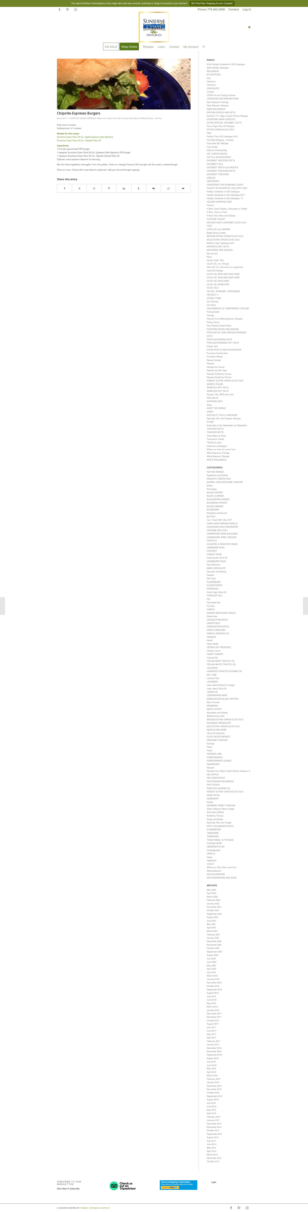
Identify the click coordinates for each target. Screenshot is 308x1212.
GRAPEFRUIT (213, 623)
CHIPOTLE (74, 118)
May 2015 (211, 1109)
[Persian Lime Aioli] (2, 606)
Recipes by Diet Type (217, 370)
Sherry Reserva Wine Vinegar (220, 808)
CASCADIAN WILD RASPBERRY (222, 526)
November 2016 (214, 1051)
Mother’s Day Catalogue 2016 (220, 242)
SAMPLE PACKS (215, 384)
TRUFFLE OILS (214, 442)
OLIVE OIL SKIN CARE (218, 280)
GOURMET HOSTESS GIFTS (221, 160)
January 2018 (213, 1010)
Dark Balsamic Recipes (218, 105)
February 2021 (213, 934)
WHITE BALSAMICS (216, 459)
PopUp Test (212, 346)
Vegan (210, 857)
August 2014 (212, 1137)
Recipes (150, 118)
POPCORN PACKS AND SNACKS (223, 329)
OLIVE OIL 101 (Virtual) (218, 263)
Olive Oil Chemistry (216, 733)
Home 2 (210, 205)
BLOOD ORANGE (215, 506)
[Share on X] (79, 188)
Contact (233, 9)
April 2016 (211, 1071)
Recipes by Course (215, 366)
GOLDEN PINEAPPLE (217, 619)
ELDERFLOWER (214, 585)
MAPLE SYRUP (214, 709)
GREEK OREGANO (216, 629)
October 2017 (213, 1020)
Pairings (210, 315)
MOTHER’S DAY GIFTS (218, 246)
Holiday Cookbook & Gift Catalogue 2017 (226, 194)
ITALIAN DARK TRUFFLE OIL (221, 660)
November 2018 (214, 982)
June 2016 (211, 1065)
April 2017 (211, 1037)
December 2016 (214, 1047)
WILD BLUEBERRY (216, 874)
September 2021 (214, 913)
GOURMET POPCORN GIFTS (221, 170)
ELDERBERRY (214, 581)
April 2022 (211, 893)
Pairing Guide (213, 311)
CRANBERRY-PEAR (216, 561)
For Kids (211, 605)
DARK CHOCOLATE (216, 568)
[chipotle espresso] (124, 84)
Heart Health (212, 643)
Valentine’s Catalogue (217, 445)
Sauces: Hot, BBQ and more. (220, 394)
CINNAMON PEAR (215, 547)
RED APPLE (213, 774)
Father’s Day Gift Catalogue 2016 (222, 136)
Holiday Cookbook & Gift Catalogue (223, 191)
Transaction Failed (215, 439)
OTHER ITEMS (214, 298)
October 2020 (213, 948)
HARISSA (211, 636)
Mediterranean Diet (215, 715)
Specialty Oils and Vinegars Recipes (224, 418)
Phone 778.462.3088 (211, 9)
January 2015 (213, 1120)
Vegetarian (212, 860)
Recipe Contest (214, 360)
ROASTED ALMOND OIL (218, 788)
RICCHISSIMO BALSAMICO (220, 781)
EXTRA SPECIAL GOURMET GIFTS (224, 122)
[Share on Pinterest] (109, 188)
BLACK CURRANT (215, 495)
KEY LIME (212, 674)
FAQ (209, 133)
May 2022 (211, 889)
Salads (210, 802)
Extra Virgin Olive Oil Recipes (221, 126)
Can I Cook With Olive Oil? (219, 519)
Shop (209, 404)
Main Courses (123, 118)
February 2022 (213, 899)
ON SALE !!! (212, 294)
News (209, 256)
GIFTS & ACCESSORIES (219, 157)
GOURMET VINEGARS (218, 174)
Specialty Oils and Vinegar (219, 822)
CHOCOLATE (213, 88)
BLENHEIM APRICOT (217, 502)
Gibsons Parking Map (217, 150)
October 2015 (213, 1092)
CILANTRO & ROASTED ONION (222, 544)
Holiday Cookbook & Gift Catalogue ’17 (225, 198)
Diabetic (83, 118)
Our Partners (213, 301)
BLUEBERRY (213, 509)
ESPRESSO (91, 118)
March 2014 (212, 1154)
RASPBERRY (213, 764)
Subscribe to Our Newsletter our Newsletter (227, 425)
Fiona (160, 118)
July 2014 (211, 1140)
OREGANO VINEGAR (217, 739)
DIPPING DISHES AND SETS (221, 112)
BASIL (210, 485)
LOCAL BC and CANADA (218, 229)
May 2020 (211, 965)
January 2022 (213, 903)
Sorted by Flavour (215, 815)
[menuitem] (211, 9)
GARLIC (210, 609)
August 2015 (212, 1099)
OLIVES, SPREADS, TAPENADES (223, 291)
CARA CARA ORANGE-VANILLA (222, 523)
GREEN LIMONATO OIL (218, 633)
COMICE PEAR (214, 554)
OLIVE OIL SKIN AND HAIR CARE (223, 273)
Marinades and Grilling (137, 118)
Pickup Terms (213, 322)
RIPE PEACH (213, 784)
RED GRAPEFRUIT (216, 777)
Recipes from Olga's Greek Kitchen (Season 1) (228, 770)
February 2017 (213, 1041)
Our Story (211, 304)
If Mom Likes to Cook (217, 212)
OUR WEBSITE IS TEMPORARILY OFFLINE (228, 308)
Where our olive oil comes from (221, 449)
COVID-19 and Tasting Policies (221, 95)
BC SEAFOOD (214, 74)
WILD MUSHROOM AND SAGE (222, 877)
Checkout (211, 81)
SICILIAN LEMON (215, 812)
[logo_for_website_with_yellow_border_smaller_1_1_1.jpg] (154, 27)
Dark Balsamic (213, 564)
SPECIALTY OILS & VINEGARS (222, 415)
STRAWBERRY (214, 829)
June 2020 (211, 961)
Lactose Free (112, 118)
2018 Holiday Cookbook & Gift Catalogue (226, 64)
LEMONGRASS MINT (217, 695)
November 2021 (214, 906)
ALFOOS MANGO (215, 471)
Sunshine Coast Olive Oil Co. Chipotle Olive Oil (79, 140)
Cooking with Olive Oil (217, 557)
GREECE (211, 177)
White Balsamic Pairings (218, 452)
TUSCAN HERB (214, 843)
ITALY (209, 225)
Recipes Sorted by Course (219, 373)
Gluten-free (101, 118)
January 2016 (213, 1082)
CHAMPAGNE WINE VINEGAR (221, 537)
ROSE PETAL (213, 795)
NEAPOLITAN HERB (216, 729)
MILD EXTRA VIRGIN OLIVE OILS (223, 239)
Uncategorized (213, 850)
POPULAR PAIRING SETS (219, 339)
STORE (210, 421)
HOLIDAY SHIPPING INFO (219, 201)
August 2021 (212, 917)
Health (210, 640)
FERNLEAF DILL (215, 595)
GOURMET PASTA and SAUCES (222, 167)
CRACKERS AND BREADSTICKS (223, 98)
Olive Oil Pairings (215, 270)
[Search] (203, 46)
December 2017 (214, 1013)
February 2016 (213, 1078)
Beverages (212, 488)
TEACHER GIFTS (215, 428)
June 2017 (211, 1030)
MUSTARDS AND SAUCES (220, 249)
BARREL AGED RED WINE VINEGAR (225, 482)
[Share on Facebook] (64, 188)
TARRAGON (212, 836)
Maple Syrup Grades (216, 232)
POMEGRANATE (215, 757)
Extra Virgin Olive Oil (216, 592)
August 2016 (212, 1058)
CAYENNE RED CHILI (217, 530)
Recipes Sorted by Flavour (219, 377)
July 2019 (211, 972)
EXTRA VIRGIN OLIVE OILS (220, 129)
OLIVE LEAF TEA (215, 260)
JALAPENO (212, 667)
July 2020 (211, 958)
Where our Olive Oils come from (222, 867)
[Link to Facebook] (59, 11)
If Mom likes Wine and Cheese (221, 215)
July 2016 (211, 1061)
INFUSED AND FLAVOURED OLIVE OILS (226, 222)
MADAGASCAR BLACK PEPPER (222, 698)
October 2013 (213, 1161)
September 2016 (214, 1054)
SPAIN (210, 411)
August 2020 (212, 954)
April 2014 (211, 1151)
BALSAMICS (213, 71)
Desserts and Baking (216, 571)
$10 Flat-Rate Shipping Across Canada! (212, 3)
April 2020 (211, 968)
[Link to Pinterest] (67, 11)
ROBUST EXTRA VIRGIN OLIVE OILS (225, 380)
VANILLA (211, 853)
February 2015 (213, 1116)
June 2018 (211, 999)
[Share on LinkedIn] (123, 188)
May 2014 (211, 1147)
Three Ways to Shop (216, 435)
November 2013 (214, 1157)
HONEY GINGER (215, 654)
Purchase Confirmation (217, 353)
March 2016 (212, 1075)
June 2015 (211, 1106)
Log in (246, 9)
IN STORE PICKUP (216, 218)
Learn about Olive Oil (216, 688)
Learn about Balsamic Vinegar (221, 684)
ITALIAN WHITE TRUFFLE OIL (221, 664)
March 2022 (212, 896)
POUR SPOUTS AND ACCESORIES (224, 349)
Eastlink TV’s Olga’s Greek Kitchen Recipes (227, 115)
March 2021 (212, 930)
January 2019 (213, 979)
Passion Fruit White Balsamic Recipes (225, 318)
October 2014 (213, 1130)
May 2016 (211, 1068)
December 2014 (214, 1123)
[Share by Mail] (183, 188)
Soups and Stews (215, 819)
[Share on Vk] (153, 188)
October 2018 (213, 985)
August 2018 (212, 992)
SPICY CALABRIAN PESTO (220, 826)
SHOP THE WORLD (216, 408)
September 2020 (214, 951)
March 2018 (212, 1006)
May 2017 (211, 1034)
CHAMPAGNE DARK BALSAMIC (222, 533)
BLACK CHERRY (215, 492)
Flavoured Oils (213, 602)
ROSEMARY (213, 798)
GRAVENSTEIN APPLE (218, 626)
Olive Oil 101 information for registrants (225, 267)
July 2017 (211, 1027)
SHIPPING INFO (214, 401)
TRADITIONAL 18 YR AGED (220, 839)
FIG (208, 599)
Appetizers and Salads (217, 475)
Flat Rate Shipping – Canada (220, 139)
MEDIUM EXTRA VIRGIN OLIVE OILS (225, 236)
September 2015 (214, 1096)
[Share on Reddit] (168, 188)
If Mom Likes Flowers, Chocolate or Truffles (227, 208)
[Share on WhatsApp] (94, 188)
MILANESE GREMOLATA (219, 722)
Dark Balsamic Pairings (218, 102)
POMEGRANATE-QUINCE (219, 760)
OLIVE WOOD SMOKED (218, 736)
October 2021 (213, 910)
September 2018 (214, 989)
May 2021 (211, 924)
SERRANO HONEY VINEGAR (221, 805)
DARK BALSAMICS (216, 108)
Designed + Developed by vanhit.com (95, 1207)
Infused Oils (212, 657)
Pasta (209, 750)
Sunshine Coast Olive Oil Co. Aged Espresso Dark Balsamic (85, 136)
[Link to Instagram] (76, 11)
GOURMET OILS (215, 163)
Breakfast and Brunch (217, 512)
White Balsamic (214, 870)
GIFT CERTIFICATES (217, 153)
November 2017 (214, 1016)
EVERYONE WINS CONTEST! (221, 119)
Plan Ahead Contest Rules (219, 325)
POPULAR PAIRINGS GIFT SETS (223, 342)
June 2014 (211, 1144)
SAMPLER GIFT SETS (218, 387)
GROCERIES (213, 181)
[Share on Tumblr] (138, 188)
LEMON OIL (212, 691)
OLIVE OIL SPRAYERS (218, 284)
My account (212, 253)
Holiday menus (214, 650)
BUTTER (211, 516)
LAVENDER (212, 681)
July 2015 (211, 1102)
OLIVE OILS (212, 287)
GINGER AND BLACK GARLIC (221, 612)
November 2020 (214, 944)
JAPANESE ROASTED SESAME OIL (224, 671)
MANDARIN (212, 705)
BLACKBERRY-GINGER (218, 499)
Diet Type (211, 578)
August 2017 (212, 1023)
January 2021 (213, 937)
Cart (209, 78)
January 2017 (213, 1044)
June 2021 (211, 920)
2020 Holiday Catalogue (218, 67)
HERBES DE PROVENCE (219, 647)
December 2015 (214, 1085)
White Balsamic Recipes (218, 456)
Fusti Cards (212, 146)
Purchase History (215, 356)
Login (213, 1181)
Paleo (209, 746)
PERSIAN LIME (214, 753)
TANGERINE (213, 832)
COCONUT (212, 550)
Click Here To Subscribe (68, 1188)
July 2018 (211, 996)
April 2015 (211, 1113)
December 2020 (214, 941)
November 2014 (214, 1126)
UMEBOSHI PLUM (215, 846)
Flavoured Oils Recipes (217, 143)
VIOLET (210, 863)
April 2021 (211, 927)
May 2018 (211, 1003)
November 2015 (214, 1089)
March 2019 (212, 975)
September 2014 (214, 1133)
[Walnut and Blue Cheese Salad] (305, 606)
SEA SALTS (212, 397)
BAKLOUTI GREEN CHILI (219, 478)
